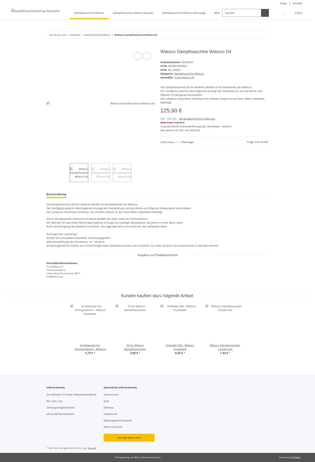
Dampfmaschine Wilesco (189, 73)
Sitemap (109, 407)
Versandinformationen (60, 414)
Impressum (110, 414)
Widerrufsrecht (113, 427)
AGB (106, 401)
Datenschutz (111, 394)
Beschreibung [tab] (56, 194)
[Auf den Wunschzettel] (147, 56)
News (283, 3)
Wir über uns (54, 401)
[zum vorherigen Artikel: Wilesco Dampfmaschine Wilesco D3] (257, 35)
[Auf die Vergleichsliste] (137, 56)
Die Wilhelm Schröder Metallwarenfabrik (71, 394)
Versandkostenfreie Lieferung (197, 118)
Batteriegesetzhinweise (118, 420)
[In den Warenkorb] (49, 47)
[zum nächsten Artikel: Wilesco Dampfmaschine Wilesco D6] (265, 35)
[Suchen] (265, 13)
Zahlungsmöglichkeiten (60, 407)
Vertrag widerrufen (129, 437)
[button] (276, 13)
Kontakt (297, 3)
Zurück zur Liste (58, 35)
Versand (92, 448)
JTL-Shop (296, 457)
